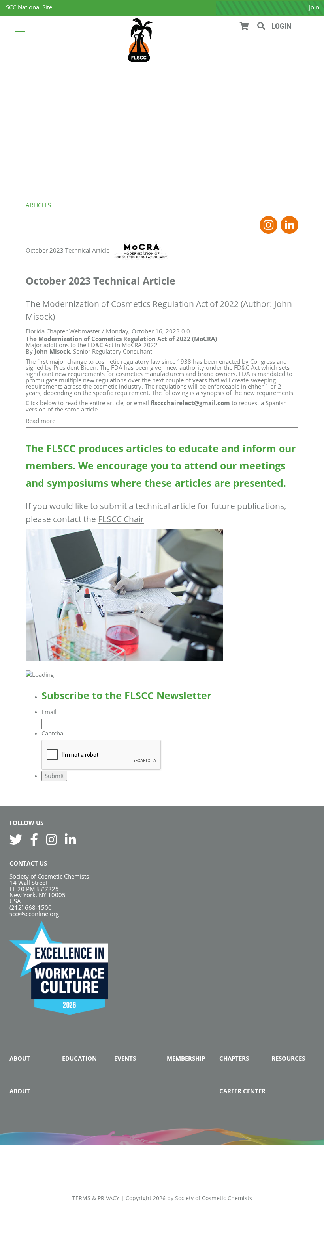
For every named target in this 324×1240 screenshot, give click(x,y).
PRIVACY (108, 1198)
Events (125, 1058)
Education (79, 1058)
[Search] (261, 26)
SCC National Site (29, 7)
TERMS (81, 1198)
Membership (186, 1058)
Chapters (234, 1058)
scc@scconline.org (34, 914)
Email (49, 712)
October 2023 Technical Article (67, 250)
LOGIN (281, 26)
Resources (288, 1058)
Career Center (242, 1091)
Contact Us (28, 863)
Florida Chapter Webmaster (63, 331)
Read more (40, 421)
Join (314, 7)
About (19, 1058)
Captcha (52, 733)
